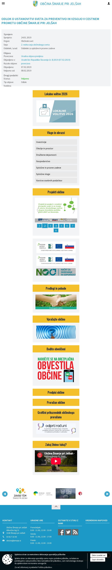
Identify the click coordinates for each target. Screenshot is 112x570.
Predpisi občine (56, 392)
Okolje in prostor (44, 148)
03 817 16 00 (11, 537)
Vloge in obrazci (56, 132)
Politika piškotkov (45, 567)
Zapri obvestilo (98, 559)
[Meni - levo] (3, 3)
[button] (5, 494)
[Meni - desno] (109, 3)
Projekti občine (56, 192)
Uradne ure (36, 520)
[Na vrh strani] (56, 507)
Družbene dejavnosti (46, 154)
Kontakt (7, 520)
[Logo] (43, 493)
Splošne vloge (43, 174)
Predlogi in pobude (56, 288)
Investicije (41, 141)
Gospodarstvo (43, 161)
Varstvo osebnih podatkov (49, 180)
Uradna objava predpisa (32, 56)
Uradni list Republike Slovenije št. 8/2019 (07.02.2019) (45, 59)
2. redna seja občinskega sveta (35, 44)
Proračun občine (56, 402)
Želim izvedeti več (99, 555)
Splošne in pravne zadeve (48, 167)
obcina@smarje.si (13, 540)
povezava (25, 63)
